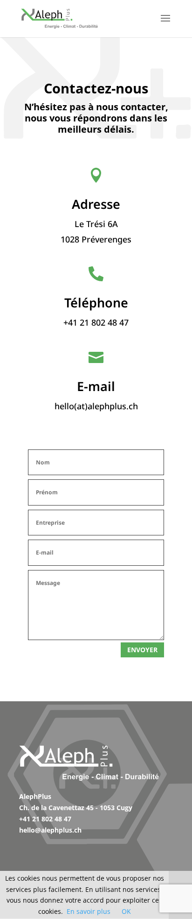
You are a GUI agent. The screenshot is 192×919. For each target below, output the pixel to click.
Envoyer (142, 649)
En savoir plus (88, 911)
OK (126, 911)
